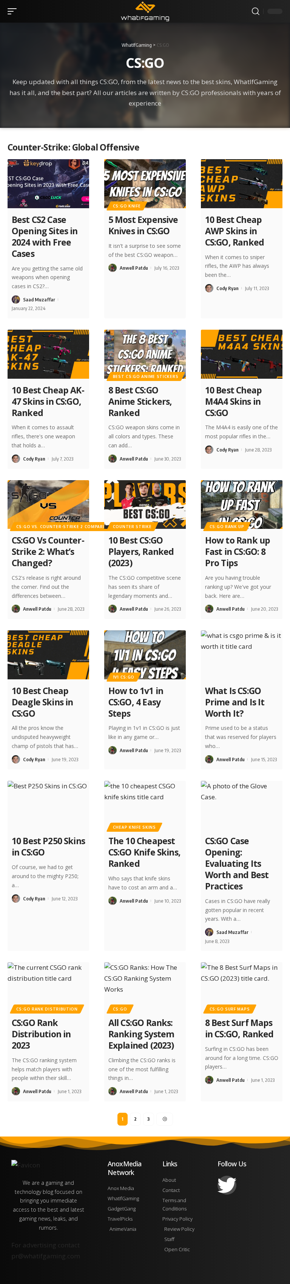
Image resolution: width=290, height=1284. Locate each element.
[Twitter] (227, 1185)
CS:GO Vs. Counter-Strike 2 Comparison (65, 526)
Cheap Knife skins (134, 827)
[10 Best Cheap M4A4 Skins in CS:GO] (241, 354)
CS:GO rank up (227, 526)
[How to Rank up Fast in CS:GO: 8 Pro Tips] (241, 504)
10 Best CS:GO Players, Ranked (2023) (141, 551)
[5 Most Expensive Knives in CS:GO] (145, 183)
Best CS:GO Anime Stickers (146, 376)
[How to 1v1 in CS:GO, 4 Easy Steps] (145, 654)
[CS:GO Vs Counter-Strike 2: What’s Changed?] (48, 504)
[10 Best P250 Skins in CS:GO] (48, 805)
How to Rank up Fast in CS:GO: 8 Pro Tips (237, 551)
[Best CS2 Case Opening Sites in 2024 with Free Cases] (48, 183)
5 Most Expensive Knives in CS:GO (143, 225)
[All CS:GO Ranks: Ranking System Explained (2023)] (145, 986)
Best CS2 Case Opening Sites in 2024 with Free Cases (45, 236)
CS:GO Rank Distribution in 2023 (41, 1034)
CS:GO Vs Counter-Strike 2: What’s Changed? (48, 551)
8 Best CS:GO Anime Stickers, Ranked (140, 401)
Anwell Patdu (134, 268)
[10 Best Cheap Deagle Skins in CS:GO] (48, 654)
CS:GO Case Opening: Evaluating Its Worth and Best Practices (237, 863)
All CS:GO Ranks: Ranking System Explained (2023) (141, 1034)
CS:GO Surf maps (230, 1009)
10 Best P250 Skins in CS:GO (48, 846)
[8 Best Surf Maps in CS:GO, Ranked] (241, 986)
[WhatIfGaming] (144, 11)
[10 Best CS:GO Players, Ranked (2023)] (145, 504)
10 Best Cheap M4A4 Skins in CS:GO (233, 401)
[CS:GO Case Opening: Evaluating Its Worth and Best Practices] (241, 805)
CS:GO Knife (127, 206)
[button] (14, 11)
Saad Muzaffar (39, 299)
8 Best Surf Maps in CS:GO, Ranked (239, 1028)
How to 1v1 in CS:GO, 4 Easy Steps (135, 702)
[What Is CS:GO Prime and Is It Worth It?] (241, 654)
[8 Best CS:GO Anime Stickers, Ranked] (145, 354)
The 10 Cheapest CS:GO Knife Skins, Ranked (144, 852)
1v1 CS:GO (123, 677)
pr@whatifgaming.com (45, 1256)
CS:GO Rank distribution (47, 1009)
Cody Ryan (227, 288)
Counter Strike (132, 526)
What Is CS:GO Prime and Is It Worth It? (235, 702)
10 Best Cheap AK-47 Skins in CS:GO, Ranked (48, 401)
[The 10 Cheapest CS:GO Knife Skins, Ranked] (145, 805)
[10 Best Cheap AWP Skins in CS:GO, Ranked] (241, 183)
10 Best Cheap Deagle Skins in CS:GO (42, 702)
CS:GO (120, 1009)
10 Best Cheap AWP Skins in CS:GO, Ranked (234, 230)
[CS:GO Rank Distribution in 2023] (48, 986)
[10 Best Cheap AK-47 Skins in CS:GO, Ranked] (48, 354)
